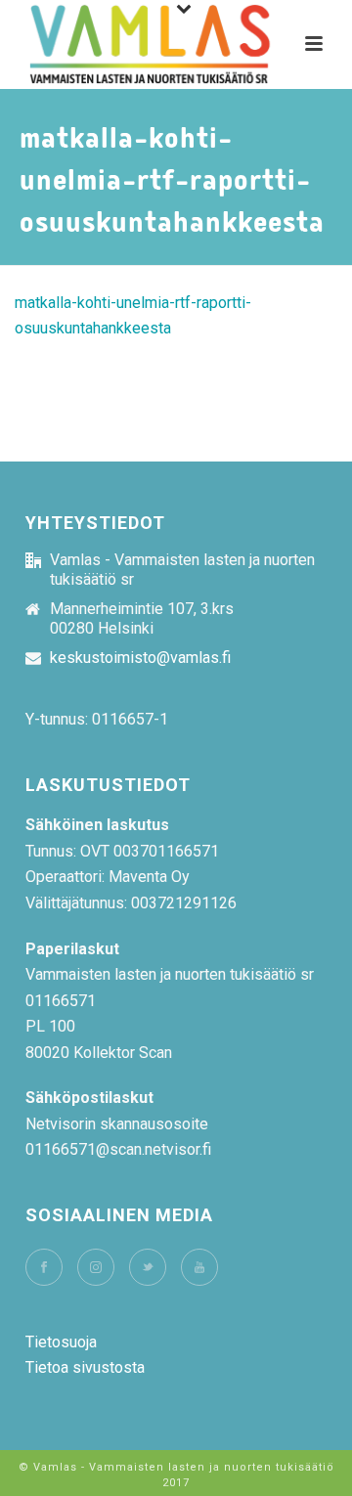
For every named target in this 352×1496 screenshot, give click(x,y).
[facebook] (44, 1267)
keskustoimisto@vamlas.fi (140, 658)
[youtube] (199, 1267)
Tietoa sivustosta (85, 1367)
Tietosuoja (61, 1342)
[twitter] (147, 1267)
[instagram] (95, 1267)
